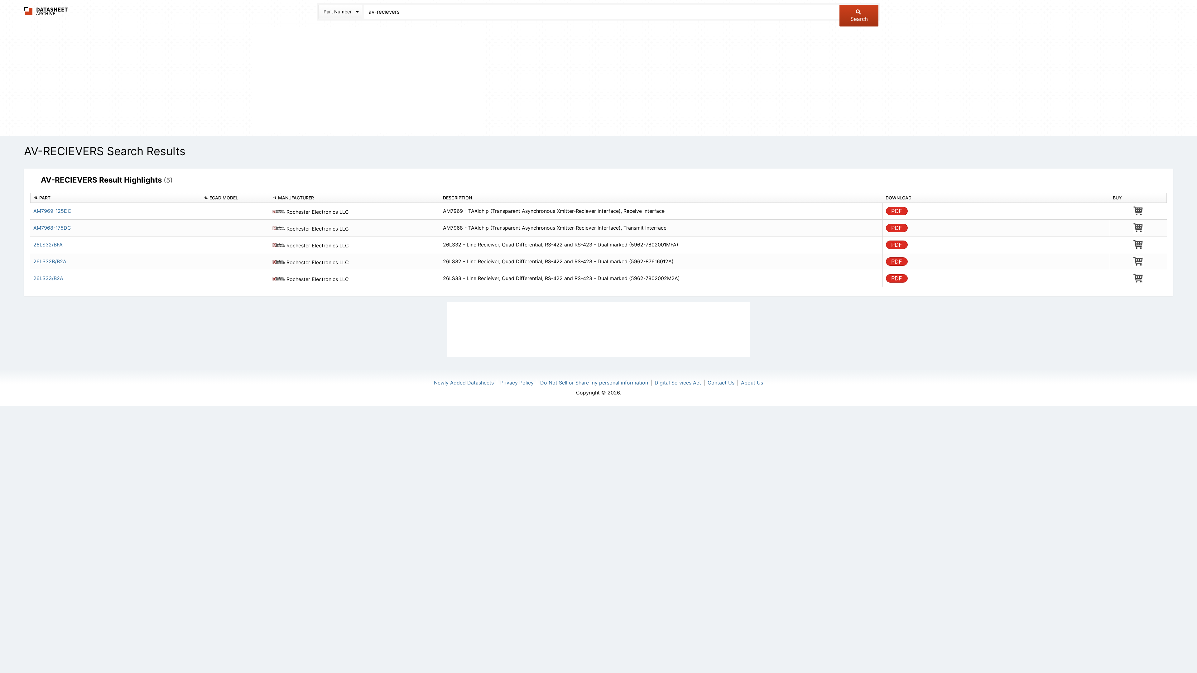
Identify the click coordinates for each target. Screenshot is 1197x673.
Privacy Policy (517, 382)
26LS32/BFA (48, 244)
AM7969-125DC (52, 211)
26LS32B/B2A (49, 261)
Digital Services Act (678, 382)
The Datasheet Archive (46, 11)
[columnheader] (115, 198)
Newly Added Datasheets (464, 382)
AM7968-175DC (52, 228)
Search (859, 19)
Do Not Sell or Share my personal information (594, 382)
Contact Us (721, 382)
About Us (752, 382)
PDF (896, 211)
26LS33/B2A (48, 278)
